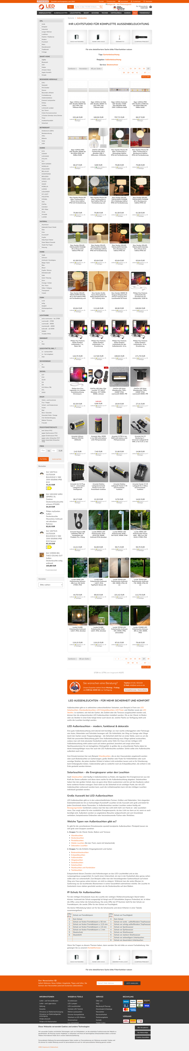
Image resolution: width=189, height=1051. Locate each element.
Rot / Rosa (45, 285)
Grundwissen (72, 1001)
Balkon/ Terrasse (47, 420)
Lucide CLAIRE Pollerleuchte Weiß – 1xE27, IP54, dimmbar (98, 629)
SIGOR (44, 184)
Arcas (43, 212)
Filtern (43, 459)
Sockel (42, 371)
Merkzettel (148, 1)
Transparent (45, 290)
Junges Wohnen (47, 32)
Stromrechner (112, 65)
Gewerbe (95, 13)
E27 (43, 375)
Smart (86, 13)
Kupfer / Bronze (46, 270)
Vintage (44, 52)
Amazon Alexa (46, 70)
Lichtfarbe (44, 315)
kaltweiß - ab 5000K (48, 329)
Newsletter (100, 1012)
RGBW (44, 331)
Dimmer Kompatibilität (76, 1015)
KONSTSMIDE (46, 174)
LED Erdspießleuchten (105, 710)
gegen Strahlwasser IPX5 (49, 436)
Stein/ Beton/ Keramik (48, 242)
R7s (43, 390)
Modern (44, 39)
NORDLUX (45, 166)
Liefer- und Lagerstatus (47, 1004)
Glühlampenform (47, 308)
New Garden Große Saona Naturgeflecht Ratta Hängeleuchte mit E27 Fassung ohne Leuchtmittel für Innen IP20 (98, 295)
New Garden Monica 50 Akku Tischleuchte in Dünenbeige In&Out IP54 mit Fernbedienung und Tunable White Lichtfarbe (119, 152)
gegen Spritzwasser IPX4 (49, 433)
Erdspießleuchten (78, 855)
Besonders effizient (48, 93)
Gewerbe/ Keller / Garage (49, 415)
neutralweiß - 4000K (48, 326)
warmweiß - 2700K (48, 321)
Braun (43, 268)
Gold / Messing (46, 278)
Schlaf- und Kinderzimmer (50, 405)
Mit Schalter (45, 88)
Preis (42, 446)
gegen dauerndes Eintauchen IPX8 (50, 441)
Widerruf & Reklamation (48, 1022)
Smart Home (45, 57)
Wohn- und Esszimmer (49, 400)
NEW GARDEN (46, 164)
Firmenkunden (111, 1)
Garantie (42, 1009)
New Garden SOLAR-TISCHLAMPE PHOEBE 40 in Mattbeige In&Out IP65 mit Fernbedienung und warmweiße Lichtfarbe (119, 200)
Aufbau (44, 105)
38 (124, 73)
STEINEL (44, 199)
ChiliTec (44, 204)
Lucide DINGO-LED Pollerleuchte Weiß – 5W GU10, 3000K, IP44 (119, 533)
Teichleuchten (76, 870)
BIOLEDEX (45, 176)
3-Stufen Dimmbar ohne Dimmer (52, 115)
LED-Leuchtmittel (74, 1006)
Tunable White (46, 334)
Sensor (44, 90)
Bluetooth (45, 62)
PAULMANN (46, 169)
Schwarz (44, 258)
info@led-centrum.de (137, 685)
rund (43, 301)
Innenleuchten (45, 13)
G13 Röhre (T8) (46, 387)
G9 (43, 385)
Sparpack (44, 85)
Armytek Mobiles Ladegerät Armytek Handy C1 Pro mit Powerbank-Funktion (98, 486)
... (126, 69)
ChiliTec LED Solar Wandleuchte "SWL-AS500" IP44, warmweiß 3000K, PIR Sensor (140, 391)
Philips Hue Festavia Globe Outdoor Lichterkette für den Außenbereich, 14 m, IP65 (119, 343)
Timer (43, 118)
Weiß (43, 255)
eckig (43, 303)
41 (137, 73)
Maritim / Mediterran (48, 37)
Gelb (43, 275)
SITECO (44, 181)
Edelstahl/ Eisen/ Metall (49, 227)
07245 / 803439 (137, 683)
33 (131, 69)
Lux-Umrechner (73, 1023)
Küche (44, 408)
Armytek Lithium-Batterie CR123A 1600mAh (77, 438)
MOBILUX (45, 186)
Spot (43, 311)
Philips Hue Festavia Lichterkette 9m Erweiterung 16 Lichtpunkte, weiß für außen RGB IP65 (140, 295)
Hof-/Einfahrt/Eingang (48, 418)
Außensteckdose (47, 98)
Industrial (45, 29)
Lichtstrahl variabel (47, 108)
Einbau (44, 103)
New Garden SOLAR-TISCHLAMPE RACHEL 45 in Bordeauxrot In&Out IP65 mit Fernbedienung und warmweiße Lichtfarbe (119, 247)
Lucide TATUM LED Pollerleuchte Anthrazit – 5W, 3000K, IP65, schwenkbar (119, 630)
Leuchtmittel (75, 13)
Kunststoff (45, 235)
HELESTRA (45, 197)
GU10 (43, 380)
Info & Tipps (146, 77)
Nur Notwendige (143, 1032)
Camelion (45, 207)
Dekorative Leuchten (79, 845)
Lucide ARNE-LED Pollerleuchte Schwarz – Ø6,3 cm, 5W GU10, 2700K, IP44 (77, 582)
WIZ (43, 202)
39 (128, 73)
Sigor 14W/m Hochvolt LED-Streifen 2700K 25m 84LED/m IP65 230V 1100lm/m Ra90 (119, 104)
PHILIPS (44, 159)
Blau (43, 265)
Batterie (44, 138)
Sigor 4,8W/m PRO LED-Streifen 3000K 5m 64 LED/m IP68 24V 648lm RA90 (77, 152)
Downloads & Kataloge (104, 1009)
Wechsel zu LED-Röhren (76, 1017)
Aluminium (45, 225)
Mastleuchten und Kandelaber (83, 867)
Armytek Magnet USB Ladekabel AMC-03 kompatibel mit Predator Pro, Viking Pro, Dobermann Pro (77, 534)
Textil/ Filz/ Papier (47, 245)
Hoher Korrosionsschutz (49, 113)
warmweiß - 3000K (48, 324)
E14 (43, 377)
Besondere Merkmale (48, 79)
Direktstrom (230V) (48, 131)
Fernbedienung (46, 95)
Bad (43, 410)
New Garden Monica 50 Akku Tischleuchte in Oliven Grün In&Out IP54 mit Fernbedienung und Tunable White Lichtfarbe (77, 200)
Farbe (42, 252)
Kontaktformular (94, 948)
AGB (39, 1047)
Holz (43, 232)
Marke (42, 148)
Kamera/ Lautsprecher (48, 100)
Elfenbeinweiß (46, 273)
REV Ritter (45, 209)
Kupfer (44, 237)
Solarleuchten (77, 777)
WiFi (43, 65)
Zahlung (42, 1006)
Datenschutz (54, 1047)
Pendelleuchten (77, 840)
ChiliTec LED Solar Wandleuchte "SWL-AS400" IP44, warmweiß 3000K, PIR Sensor (119, 391)
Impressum (45, 1047)
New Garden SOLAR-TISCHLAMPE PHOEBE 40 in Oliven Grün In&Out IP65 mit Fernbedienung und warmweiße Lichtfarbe (78, 247)
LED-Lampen (72, 1004)
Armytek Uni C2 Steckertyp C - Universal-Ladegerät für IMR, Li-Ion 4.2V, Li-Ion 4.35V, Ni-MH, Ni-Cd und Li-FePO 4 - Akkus (140, 438)
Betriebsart (45, 128)
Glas (43, 230)
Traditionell (45, 49)
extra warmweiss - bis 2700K (51, 319)
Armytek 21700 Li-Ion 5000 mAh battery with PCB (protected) (119, 438)
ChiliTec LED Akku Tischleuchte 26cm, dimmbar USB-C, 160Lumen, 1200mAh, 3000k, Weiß (98, 152)
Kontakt (101, 1)
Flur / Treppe (46, 403)
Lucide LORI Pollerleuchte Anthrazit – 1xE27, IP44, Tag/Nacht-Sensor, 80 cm (98, 582)
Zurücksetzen (56, 459)
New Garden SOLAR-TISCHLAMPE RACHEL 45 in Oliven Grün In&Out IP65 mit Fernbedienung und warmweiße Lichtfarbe (140, 247)
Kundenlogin (136, 1)
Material (43, 221)
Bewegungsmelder (74, 808)
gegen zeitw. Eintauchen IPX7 (51, 438)
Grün (43, 280)
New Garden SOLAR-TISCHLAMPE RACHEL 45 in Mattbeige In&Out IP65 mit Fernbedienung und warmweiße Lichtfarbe (98, 247)
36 (144, 69)
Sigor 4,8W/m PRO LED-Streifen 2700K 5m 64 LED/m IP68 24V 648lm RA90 (140, 104)
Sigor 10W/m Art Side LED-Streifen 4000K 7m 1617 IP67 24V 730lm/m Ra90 (98, 104)
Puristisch (45, 42)
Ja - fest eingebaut (47, 354)
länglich (44, 306)
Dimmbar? (44, 338)
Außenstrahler (77, 857)
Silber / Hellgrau (47, 288)
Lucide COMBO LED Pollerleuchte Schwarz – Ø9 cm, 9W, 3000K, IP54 (140, 630)
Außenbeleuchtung (113, 59)
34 (135, 69)
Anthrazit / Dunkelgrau (49, 260)
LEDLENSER (46, 192)
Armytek (44, 214)
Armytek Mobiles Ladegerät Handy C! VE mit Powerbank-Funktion (119, 486)
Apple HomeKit (46, 72)
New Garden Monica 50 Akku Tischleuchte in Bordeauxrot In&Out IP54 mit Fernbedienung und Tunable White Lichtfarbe (140, 152)
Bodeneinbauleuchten (80, 852)
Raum (42, 397)
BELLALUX (45, 171)
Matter (44, 67)
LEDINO (44, 189)
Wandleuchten (105, 756)
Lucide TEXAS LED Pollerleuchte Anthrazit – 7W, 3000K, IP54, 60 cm (140, 582)
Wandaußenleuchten (87, 710)
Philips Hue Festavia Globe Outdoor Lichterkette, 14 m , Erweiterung (140, 343)
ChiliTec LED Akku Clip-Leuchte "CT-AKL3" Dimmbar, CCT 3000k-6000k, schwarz (98, 391)
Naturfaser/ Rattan (47, 240)
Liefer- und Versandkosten (48, 1001)
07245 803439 (43, 1)
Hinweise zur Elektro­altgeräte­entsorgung (50, 1015)
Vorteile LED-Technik (75, 1009)
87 (145, 73)
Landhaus (45, 34)
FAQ (97, 1004)
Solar (43, 141)
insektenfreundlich (47, 121)
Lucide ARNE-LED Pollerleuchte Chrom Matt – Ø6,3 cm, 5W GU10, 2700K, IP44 (140, 534)
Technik (105, 13)
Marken (127, 13)
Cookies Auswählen (142, 1037)
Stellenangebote (102, 1017)
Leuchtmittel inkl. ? (48, 348)
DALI (43, 83)
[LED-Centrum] (51, 7)
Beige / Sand (46, 263)
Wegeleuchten (77, 860)
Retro (43, 44)
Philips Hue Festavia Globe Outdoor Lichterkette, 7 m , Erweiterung (98, 343)
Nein (43, 344)
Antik (43, 24)
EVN (43, 151)
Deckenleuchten (77, 838)
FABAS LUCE (46, 179)
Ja (42, 341)
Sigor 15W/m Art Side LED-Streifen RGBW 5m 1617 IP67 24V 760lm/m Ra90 (77, 104)
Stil (41, 21)
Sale (135, 13)
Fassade (44, 423)
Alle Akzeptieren (142, 1028)
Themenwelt (144, 13)
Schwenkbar (45, 361)
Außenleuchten (60, 13)
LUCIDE (44, 217)
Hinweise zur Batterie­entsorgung (51, 1012)
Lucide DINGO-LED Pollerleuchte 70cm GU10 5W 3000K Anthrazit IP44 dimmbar (98, 534)
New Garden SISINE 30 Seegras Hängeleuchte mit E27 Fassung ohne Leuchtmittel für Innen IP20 (119, 295)
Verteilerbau (116, 13)
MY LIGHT (45, 194)
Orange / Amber (47, 283)
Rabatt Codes (101, 1023)
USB (43, 143)
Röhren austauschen (75, 1012)
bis (49, 451)
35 (139, 69)
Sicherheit (45, 123)
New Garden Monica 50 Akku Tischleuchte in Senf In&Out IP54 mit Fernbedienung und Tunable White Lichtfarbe (98, 200)
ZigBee (44, 60)
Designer (44, 27)
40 (133, 73)
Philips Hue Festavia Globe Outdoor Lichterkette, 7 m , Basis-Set (78, 343)
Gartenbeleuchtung (111, 54)
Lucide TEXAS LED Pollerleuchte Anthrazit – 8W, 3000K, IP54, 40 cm (119, 582)
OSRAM (44, 154)
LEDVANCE (45, 156)
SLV (43, 161)
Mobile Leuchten (77, 843)
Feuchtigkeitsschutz (48, 427)
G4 (43, 382)
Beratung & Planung (103, 1006)
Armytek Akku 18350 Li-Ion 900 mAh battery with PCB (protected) (98, 438)
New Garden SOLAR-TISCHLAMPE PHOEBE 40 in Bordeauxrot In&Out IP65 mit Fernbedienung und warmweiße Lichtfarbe (140, 200)
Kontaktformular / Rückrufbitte (136, 690)
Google (44, 75)
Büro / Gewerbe (46, 413)
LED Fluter (119, 710)
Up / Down (45, 110)
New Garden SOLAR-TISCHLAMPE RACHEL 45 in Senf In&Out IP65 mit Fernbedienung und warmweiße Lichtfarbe (78, 295)
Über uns (99, 1001)
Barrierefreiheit (101, 1015)
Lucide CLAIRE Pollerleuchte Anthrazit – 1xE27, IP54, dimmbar (77, 629)
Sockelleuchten (77, 862)
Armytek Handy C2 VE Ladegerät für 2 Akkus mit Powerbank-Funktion (140, 486)
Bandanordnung (47, 133)
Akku (43, 136)
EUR (60, 451)
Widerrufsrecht (44, 1019)
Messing (44, 247)
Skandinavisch (46, 47)
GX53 (43, 392)
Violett (44, 293)
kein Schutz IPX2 (47, 430)
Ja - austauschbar (47, 352)
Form (42, 298)
